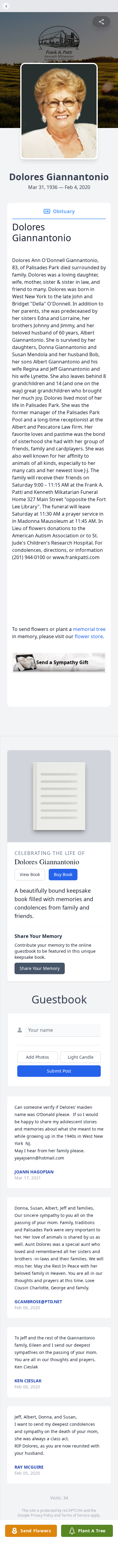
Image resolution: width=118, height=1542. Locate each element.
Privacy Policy (42, 1515)
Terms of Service (75, 1515)
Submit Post (59, 1071)
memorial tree (89, 629)
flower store (89, 636)
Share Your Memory (40, 968)
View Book (30, 874)
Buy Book (63, 874)
